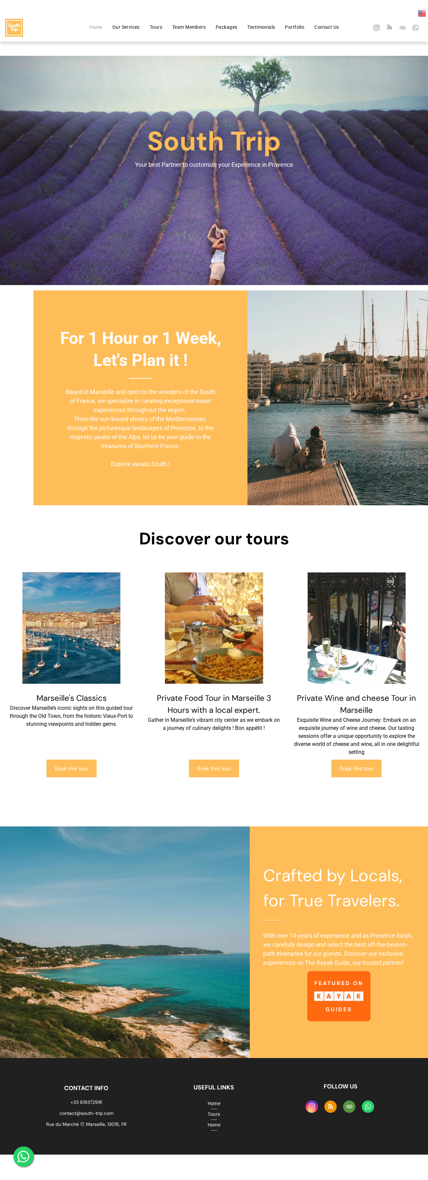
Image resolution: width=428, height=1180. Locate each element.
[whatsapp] (415, 28)
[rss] (389, 28)
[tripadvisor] (402, 28)
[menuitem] (95, 27)
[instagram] (376, 28)
